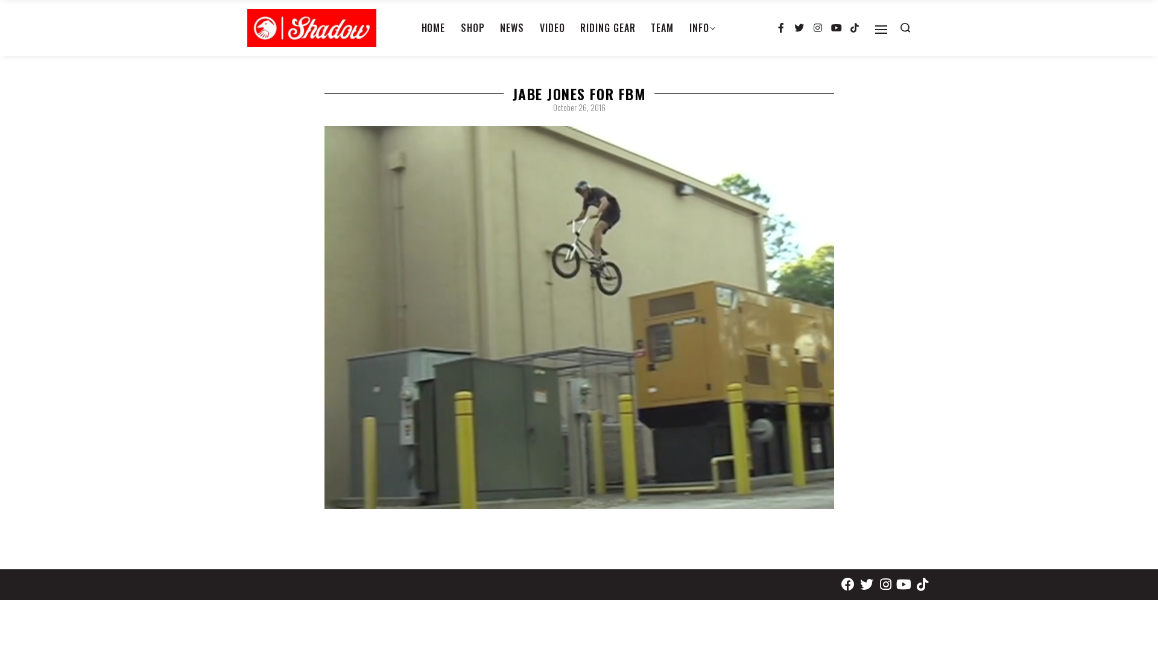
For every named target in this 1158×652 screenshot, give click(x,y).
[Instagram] (818, 28)
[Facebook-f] (781, 28)
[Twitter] (800, 28)
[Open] (881, 29)
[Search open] (905, 27)
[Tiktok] (854, 28)
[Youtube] (836, 28)
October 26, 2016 (579, 107)
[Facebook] (848, 584)
